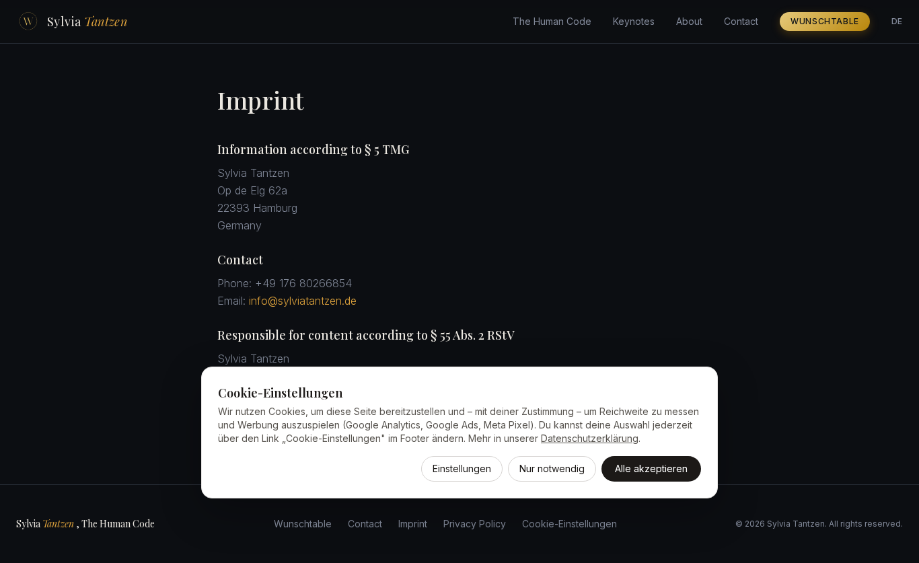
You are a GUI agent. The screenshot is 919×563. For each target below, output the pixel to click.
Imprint (412, 523)
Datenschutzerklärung (589, 438)
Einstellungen (462, 468)
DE (897, 21)
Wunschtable (825, 21)
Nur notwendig (552, 468)
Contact (741, 21)
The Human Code (552, 21)
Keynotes (634, 21)
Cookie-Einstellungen (569, 523)
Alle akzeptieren (651, 468)
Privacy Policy (474, 523)
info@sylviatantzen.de (303, 300)
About (689, 21)
